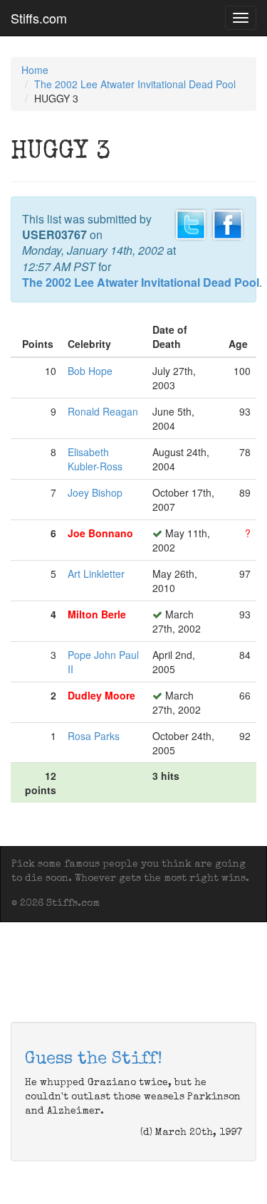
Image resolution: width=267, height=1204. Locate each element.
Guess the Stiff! (93, 1059)
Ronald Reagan (103, 411)
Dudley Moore (101, 695)
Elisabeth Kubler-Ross (95, 459)
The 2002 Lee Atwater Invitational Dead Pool (135, 84)
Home (34, 70)
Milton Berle (97, 614)
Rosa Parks (94, 736)
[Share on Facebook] (228, 223)
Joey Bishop (95, 492)
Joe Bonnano (100, 533)
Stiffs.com (39, 18)
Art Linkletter (96, 573)
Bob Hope (90, 371)
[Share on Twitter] (191, 223)
